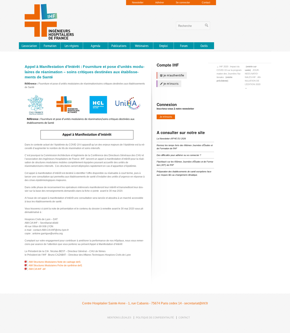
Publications (118, 45)
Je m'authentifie (173, 75)
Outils (204, 45)
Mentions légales (119, 317)
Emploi (163, 45)
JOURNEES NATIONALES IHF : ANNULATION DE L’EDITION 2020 (253, 77)
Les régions (72, 45)
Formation (50, 45)
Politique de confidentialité (155, 317)
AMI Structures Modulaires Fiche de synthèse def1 (55, 265)
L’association (29, 45)
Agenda (95, 45)
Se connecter (183, 2)
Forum (184, 45)
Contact (206, 2)
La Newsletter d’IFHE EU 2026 (171, 138)
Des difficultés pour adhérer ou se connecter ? (179, 155)
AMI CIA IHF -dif (37, 269)
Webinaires (142, 45)
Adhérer (159, 2)
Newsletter (137, 2)
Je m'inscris (171, 83)
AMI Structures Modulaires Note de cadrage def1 (55, 262)
